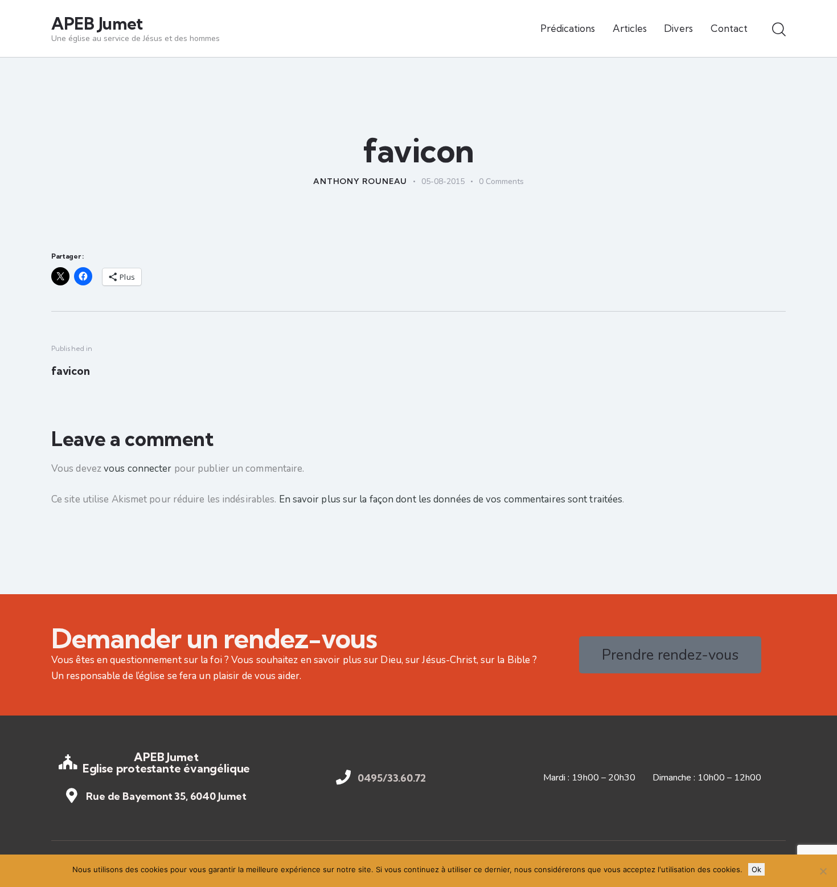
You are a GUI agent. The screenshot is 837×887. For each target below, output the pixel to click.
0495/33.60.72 (392, 778)
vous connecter (137, 468)
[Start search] (779, 30)
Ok (756, 869)
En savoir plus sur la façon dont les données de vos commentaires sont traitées (451, 499)
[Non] (822, 871)
